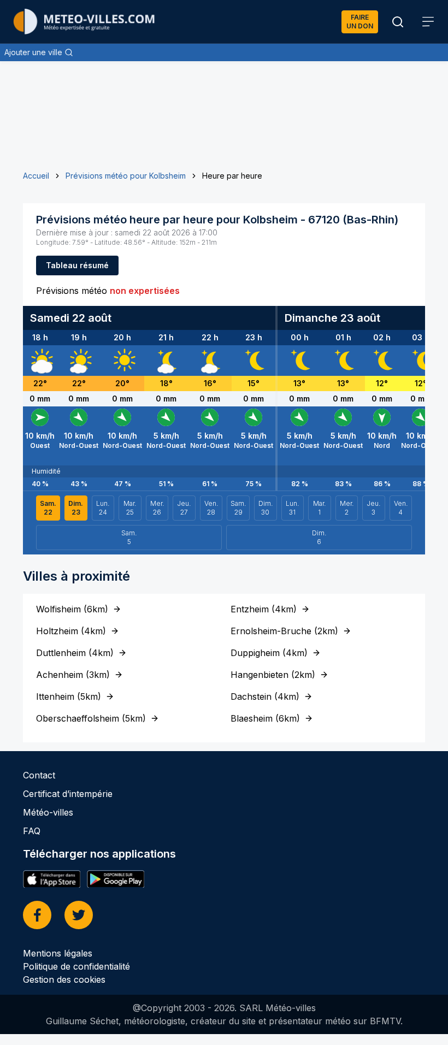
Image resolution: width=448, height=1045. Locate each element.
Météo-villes (48, 812)
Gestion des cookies (64, 979)
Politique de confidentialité (76, 966)
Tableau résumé (77, 265)
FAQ (31, 830)
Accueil (36, 175)
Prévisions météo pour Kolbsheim (126, 175)
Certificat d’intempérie (68, 793)
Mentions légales (57, 953)
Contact (39, 775)
